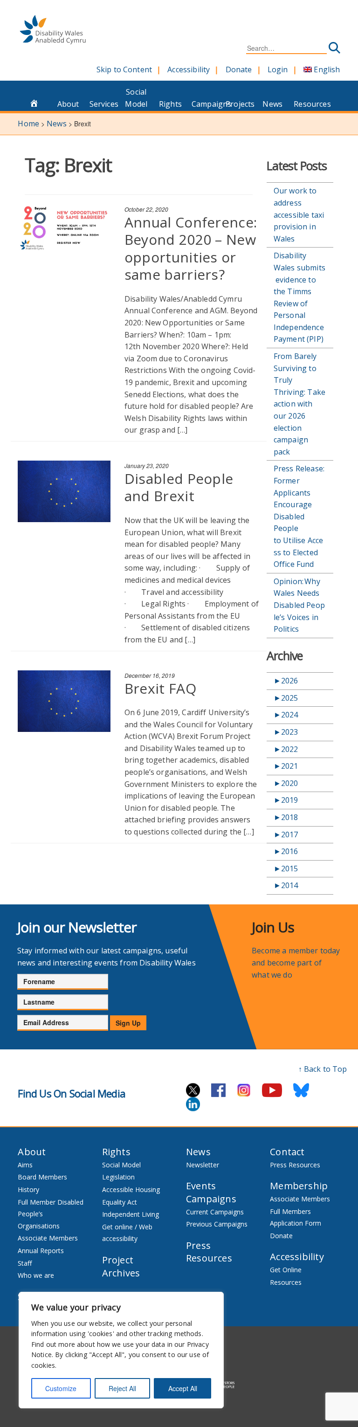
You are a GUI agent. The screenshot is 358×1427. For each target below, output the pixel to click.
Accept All (182, 1388)
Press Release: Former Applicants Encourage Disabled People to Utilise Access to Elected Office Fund (299, 516)
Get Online (286, 1269)
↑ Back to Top (322, 1069)
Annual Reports (41, 1250)
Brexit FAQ (160, 688)
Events (201, 1185)
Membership (299, 1185)
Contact (287, 1151)
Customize (60, 1388)
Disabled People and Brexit (179, 487)
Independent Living (130, 1214)
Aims (25, 1164)
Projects (240, 104)
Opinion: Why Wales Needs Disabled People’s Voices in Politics (299, 605)
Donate (239, 69)
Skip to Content (124, 69)
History (28, 1189)
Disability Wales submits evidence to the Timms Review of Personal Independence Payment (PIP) (299, 297)
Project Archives (121, 1266)
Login (278, 69)
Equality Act (119, 1202)
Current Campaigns (215, 1211)
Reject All (122, 1388)
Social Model (136, 98)
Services (104, 104)
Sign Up (128, 1022)
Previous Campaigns (217, 1224)
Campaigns (206, 104)
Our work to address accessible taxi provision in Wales (299, 214)
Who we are (36, 1275)
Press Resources (209, 1252)
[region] (121, 1350)
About (68, 104)
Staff (25, 1263)
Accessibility (188, 69)
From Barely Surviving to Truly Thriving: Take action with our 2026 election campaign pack (299, 404)
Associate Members (48, 1238)
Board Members (42, 1176)
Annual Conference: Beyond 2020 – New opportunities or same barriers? (190, 248)
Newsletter (202, 1164)
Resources (308, 104)
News (272, 104)
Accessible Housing (131, 1189)
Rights (170, 104)
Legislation (118, 1176)
